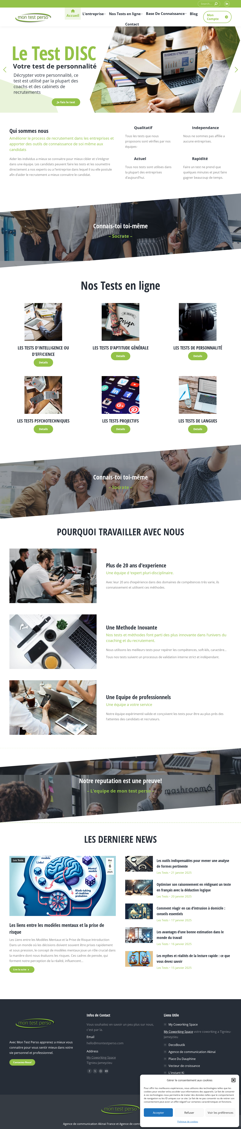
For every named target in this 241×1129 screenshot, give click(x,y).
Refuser (189, 1112)
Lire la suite (19, 969)
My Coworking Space (101, 1057)
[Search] (215, 4)
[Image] (43, 322)
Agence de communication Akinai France (89, 1124)
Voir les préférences (220, 1112)
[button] (233, 1080)
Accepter (158, 1112)
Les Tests (18, 860)
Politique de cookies (187, 1121)
